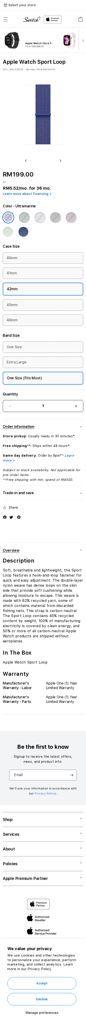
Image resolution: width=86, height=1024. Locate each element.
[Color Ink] (55, 217)
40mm (12, 258)
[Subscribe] (72, 775)
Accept (41, 983)
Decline (42, 999)
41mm (12, 273)
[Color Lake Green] (24, 217)
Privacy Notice (45, 793)
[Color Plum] (71, 217)
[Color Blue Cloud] (40, 217)
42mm (12, 289)
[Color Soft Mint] (8, 232)
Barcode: (31, 69)
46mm (12, 320)
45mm (12, 305)
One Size (14, 347)
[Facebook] (5, 517)
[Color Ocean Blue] (23, 232)
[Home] (31, 19)
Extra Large (16, 362)
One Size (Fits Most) (24, 378)
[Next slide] (82, 40)
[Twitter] (11, 517)
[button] (5, 19)
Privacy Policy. (40, 969)
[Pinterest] (19, 517)
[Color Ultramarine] (8, 217)
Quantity (10, 394)
